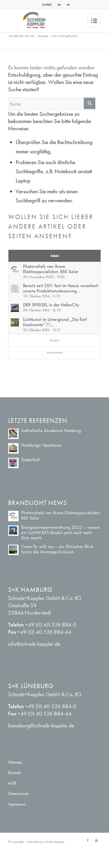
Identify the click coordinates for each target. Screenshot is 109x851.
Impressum (17, 804)
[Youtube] (96, 840)
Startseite (42, 36)
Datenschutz (18, 793)
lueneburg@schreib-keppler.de (41, 725)
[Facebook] (87, 840)
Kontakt (46, 4)
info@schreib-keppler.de (34, 644)
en (68, 4)
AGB (12, 783)
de (59, 4)
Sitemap (15, 762)
